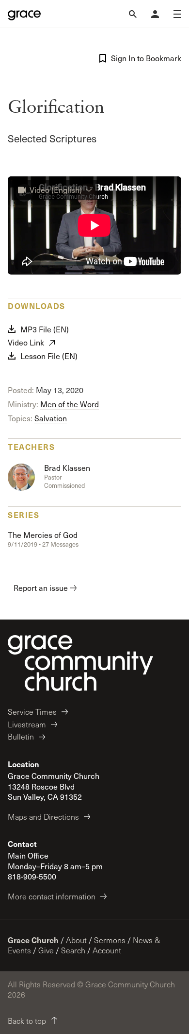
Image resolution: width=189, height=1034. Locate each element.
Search (73, 950)
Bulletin (21, 736)
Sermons (110, 940)
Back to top (27, 1021)
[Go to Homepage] (24, 14)
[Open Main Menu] (177, 14)
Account (107, 950)
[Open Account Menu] (155, 14)
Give (46, 950)
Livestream (27, 724)
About (76, 940)
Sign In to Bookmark (146, 58)
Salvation (50, 418)
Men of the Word (69, 404)
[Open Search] (133, 14)
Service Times (32, 712)
